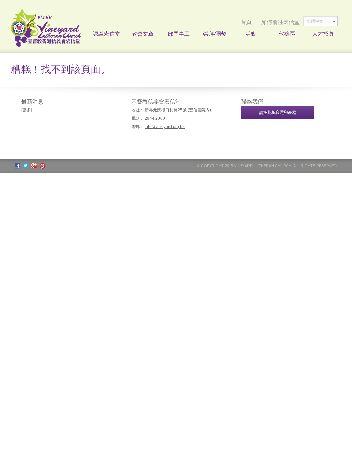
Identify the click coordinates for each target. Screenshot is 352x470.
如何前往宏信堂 (280, 22)
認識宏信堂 (106, 33)
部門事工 (179, 33)
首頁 (246, 22)
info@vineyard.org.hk (165, 126)
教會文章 (143, 33)
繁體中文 (315, 21)
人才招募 (323, 33)
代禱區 (287, 33)
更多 (26, 110)
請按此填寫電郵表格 (277, 112)
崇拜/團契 (215, 33)
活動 (250, 33)
